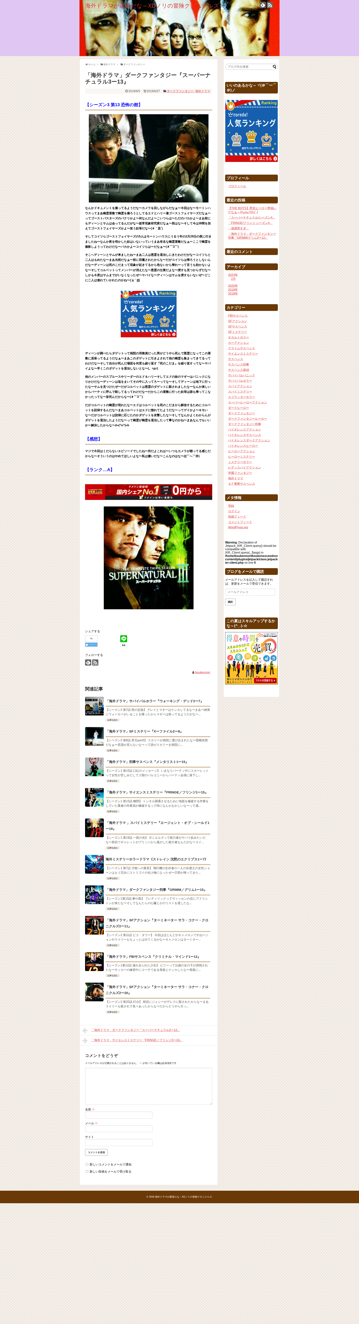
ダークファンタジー (180, 91)
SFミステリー (237, 332)
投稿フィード (237, 516)
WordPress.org (238, 527)
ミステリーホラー (240, 462)
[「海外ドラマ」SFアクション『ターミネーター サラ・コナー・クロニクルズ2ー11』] (94, 925)
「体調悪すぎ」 (238, 228)
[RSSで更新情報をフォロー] (270, 5)
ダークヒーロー (238, 407)
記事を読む (113, 720)
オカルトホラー (238, 337)
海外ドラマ (202, 91)
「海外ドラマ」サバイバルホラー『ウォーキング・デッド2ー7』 (155, 701)
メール (91, 1123)
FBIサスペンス (238, 315)
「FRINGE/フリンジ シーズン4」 (250, 223)
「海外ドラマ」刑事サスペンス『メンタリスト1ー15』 (147, 762)
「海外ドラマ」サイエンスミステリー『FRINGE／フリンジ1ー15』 (157, 792)
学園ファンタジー (240, 472)
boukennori (202, 672)
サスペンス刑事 (238, 364)
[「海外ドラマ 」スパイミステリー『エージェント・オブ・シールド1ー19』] (94, 827)
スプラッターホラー (241, 397)
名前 (90, 1109)
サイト (89, 1137)
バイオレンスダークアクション (249, 440)
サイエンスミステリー (243, 353)
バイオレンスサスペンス (244, 435)
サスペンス (235, 359)
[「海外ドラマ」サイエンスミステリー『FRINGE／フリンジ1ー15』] (94, 797)
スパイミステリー (240, 391)
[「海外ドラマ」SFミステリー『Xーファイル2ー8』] (94, 736)
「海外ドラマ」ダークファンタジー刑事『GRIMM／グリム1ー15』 (156, 890)
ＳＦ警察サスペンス (241, 483)
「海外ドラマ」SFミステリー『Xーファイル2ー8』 (144, 731)
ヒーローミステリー (241, 456)
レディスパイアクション (244, 467)
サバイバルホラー (240, 380)
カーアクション (238, 342)
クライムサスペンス (241, 348)
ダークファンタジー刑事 (244, 424)
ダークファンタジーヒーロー (247, 418)
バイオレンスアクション (244, 429)
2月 (233, 278)
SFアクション (237, 321)
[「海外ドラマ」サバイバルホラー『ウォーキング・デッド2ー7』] (94, 706)
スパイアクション (240, 386)
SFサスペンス (237, 326)
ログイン (234, 511)
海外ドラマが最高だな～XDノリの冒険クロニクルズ (152, 6)
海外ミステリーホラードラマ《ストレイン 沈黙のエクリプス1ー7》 (157, 859)
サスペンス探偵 (238, 369)
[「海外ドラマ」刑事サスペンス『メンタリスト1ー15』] (94, 767)
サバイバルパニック (241, 375)
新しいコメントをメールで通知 (110, 1164)
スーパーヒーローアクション (247, 402)
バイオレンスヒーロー (243, 445)
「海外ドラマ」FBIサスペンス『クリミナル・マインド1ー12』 (153, 957)
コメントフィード (240, 522)
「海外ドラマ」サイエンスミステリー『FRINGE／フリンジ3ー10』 (136, 1040)
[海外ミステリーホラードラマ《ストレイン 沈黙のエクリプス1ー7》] (94, 864)
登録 (231, 505)
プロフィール (237, 186)
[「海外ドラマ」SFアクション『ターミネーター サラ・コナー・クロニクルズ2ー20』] (94, 992)
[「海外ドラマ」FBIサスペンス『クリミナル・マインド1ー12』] (94, 961)
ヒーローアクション (241, 451)
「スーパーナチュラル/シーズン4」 (251, 217)
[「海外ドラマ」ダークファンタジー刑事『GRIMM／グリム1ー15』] (94, 894)
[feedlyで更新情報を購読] (263, 5)
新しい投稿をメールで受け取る (110, 1171)
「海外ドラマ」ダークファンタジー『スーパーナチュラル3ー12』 (135, 1030)
